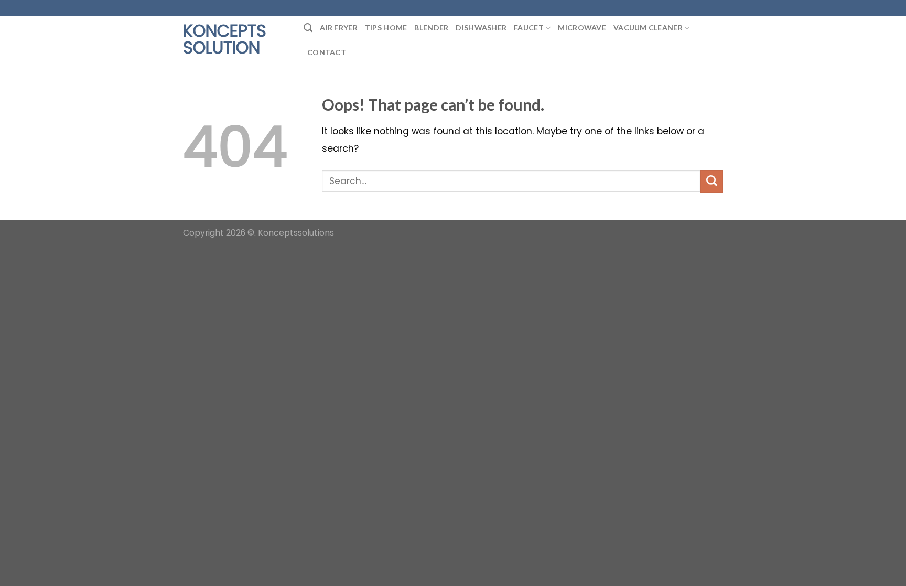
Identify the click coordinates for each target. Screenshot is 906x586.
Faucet (529, 27)
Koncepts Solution (224, 39)
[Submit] (711, 181)
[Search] (308, 27)
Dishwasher (481, 27)
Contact (326, 52)
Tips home (386, 27)
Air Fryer (339, 27)
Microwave (582, 27)
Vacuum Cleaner (648, 27)
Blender (431, 27)
